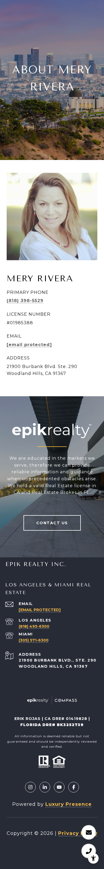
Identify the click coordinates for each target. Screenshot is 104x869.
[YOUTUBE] (59, 787)
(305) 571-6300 (34, 640)
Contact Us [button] (52, 522)
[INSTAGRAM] (30, 787)
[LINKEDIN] (44, 787)
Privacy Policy (78, 833)
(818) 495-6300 (34, 626)
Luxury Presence (68, 804)
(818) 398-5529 (25, 300)
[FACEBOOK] (73, 787)
